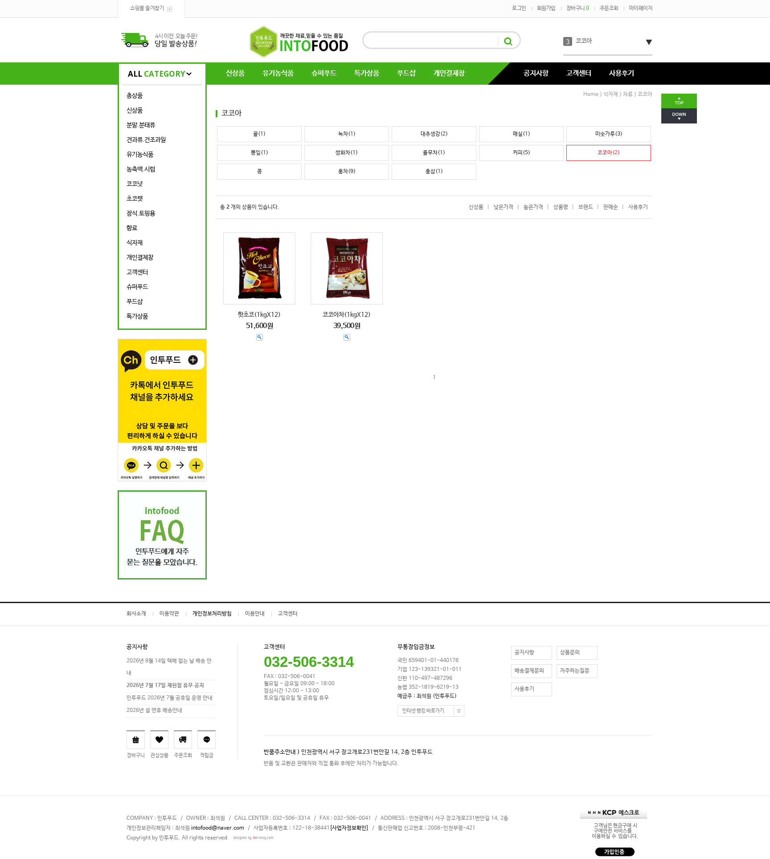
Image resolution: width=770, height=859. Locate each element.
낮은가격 (503, 207)
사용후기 (621, 73)
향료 (132, 228)
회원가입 (546, 8)
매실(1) (521, 134)
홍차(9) (347, 172)
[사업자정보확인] (349, 828)
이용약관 (169, 614)
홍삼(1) (434, 172)
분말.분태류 (141, 125)
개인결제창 (449, 73)
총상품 (135, 95)
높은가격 (533, 207)
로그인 (519, 8)
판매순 (610, 207)
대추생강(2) (434, 134)
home (590, 94)
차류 (628, 94)
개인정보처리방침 (212, 614)
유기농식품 (278, 73)
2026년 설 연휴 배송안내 (154, 710)
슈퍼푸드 (323, 73)
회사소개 (136, 614)
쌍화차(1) (347, 153)
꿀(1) (259, 134)
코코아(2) (609, 153)
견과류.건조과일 (146, 140)
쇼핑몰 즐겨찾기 (147, 8)
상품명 (560, 207)
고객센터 (578, 73)
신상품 (235, 73)
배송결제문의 (529, 671)
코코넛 (135, 184)
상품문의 (570, 652)
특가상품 (366, 73)
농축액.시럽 (141, 169)
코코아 (584, 41)
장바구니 (577, 8)
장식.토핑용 (141, 213)
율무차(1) (434, 153)
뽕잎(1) (259, 153)
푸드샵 (406, 73)
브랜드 (585, 207)
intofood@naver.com (217, 828)
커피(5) (521, 153)
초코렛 (135, 198)
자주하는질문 (575, 671)
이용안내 (255, 614)
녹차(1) (347, 134)
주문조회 (609, 8)
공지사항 (536, 73)
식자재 (135, 243)
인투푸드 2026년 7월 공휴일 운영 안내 (170, 698)
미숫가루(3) (609, 134)
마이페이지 (641, 8)
